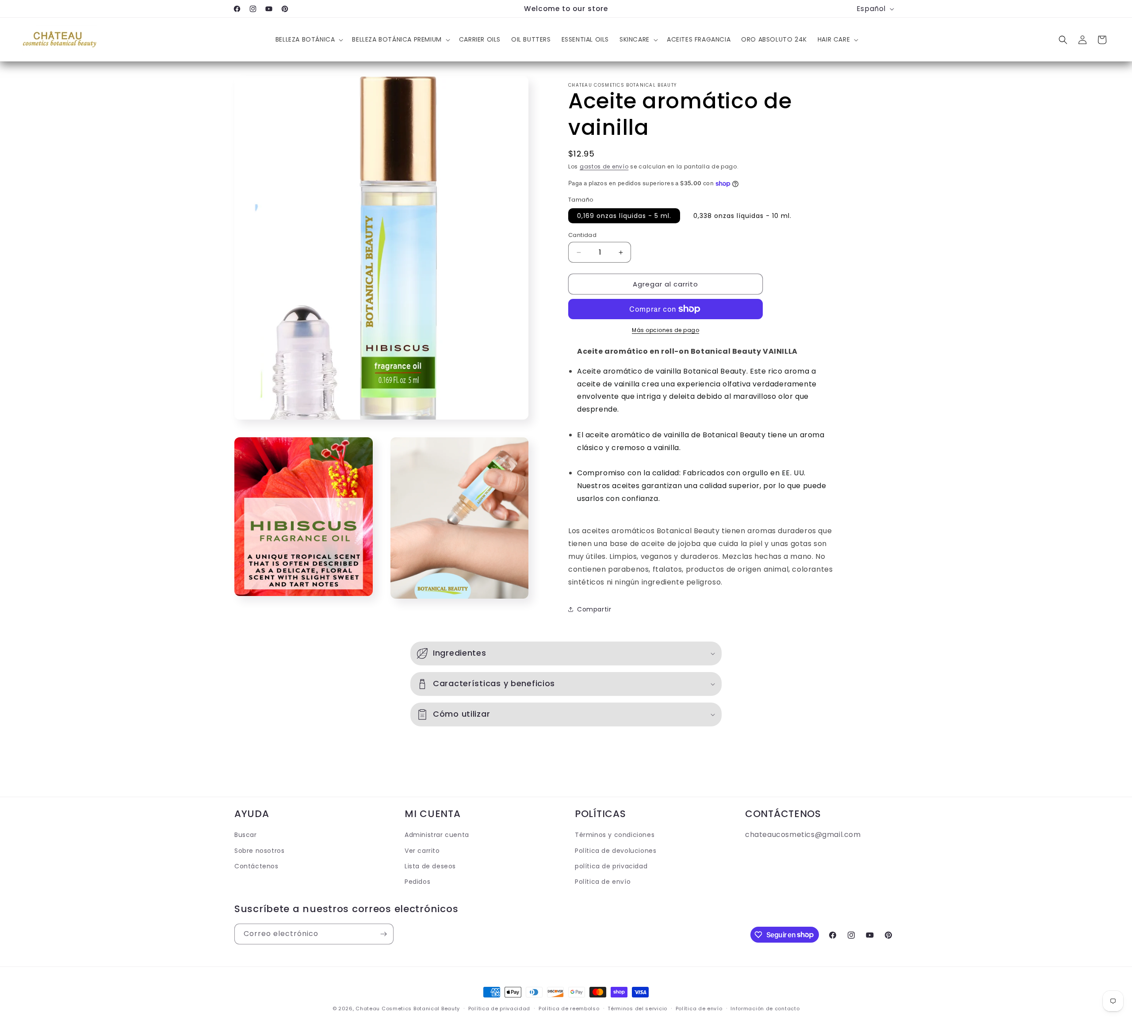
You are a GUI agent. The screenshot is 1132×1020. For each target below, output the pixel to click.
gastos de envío (604, 166)
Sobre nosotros (259, 850)
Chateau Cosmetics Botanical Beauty (408, 1008)
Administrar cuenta (437, 834)
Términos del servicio (637, 1008)
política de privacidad (611, 865)
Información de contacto (764, 1008)
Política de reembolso (569, 1008)
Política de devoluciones (615, 850)
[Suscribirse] (383, 934)
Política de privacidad (499, 1008)
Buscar (245, 834)
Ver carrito (422, 850)
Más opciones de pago (665, 330)
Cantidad (582, 235)
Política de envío (603, 881)
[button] (308, 40)
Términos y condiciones (614, 834)
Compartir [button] (594, 609)
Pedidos (417, 881)
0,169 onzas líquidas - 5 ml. (624, 215)
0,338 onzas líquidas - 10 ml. (742, 215)
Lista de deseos (430, 865)
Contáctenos (256, 865)
